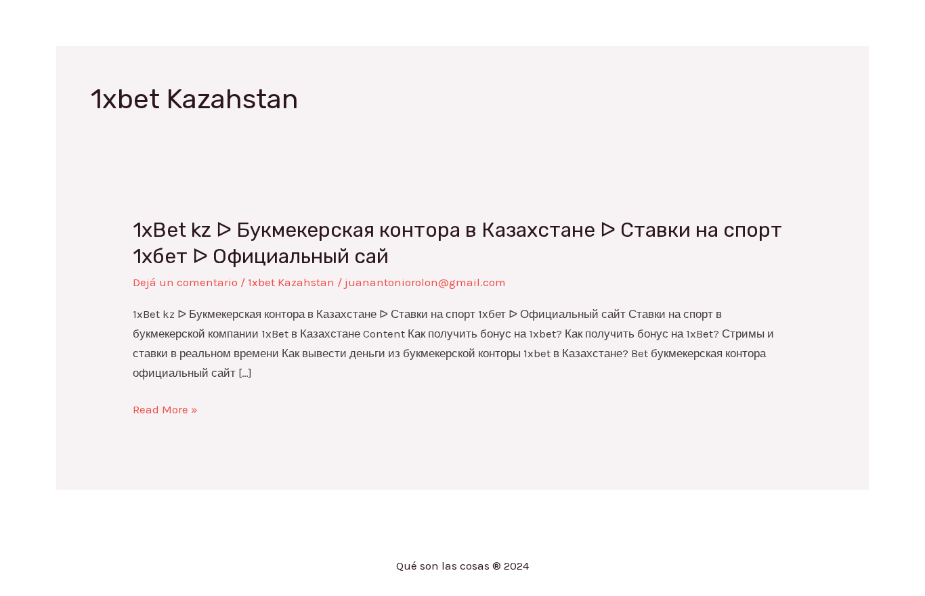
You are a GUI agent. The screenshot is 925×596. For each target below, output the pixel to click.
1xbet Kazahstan (291, 282)
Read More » (165, 409)
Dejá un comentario (185, 282)
